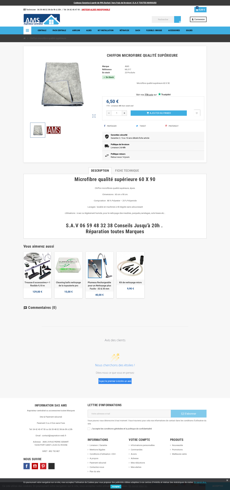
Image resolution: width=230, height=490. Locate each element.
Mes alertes (136, 467)
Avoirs (134, 454)
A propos (94, 458)
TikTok (51, 466)
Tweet (142, 126)
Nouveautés (177, 445)
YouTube (35, 466)
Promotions (177, 449)
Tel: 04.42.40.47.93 (72, 9)
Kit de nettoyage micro (130, 282)
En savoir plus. (200, 482)
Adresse (134, 458)
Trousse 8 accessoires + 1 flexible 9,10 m (37, 284)
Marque (105, 66)
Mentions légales (97, 449)
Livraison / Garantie (98, 445)
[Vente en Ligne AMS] (41, 19)
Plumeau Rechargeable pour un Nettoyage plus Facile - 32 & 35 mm (99, 285)
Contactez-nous (97, 467)
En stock (106, 72)
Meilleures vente (179, 454)
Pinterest (173, 126)
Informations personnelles (143, 445)
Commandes (136, 449)
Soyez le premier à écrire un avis (115, 381)
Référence (107, 69)
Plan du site (95, 471)
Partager (112, 126)
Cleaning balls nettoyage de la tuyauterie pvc (68, 284)
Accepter (116, 486)
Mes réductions (138, 463)
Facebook (26, 466)
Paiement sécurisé (98, 463)
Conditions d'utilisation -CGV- (103, 454)
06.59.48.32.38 (43, 9)
